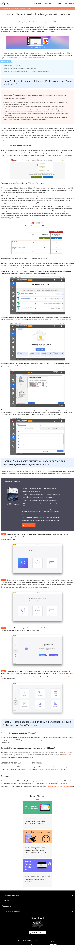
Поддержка (69, 3)
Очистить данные (13, 8)
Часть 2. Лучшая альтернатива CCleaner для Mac (20, 68)
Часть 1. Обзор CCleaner (12, 65)
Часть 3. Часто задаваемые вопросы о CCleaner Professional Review (26, 71)
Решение (58, 3)
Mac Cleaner (66, 473)
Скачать (30, 525)
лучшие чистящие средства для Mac (59, 786)
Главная (3, 8)
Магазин (37, 3)
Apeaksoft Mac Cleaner (12, 481)
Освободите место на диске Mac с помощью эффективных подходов (37, 879)
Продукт (47, 3)
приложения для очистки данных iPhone (49, 769)
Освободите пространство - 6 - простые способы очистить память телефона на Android (36, 850)
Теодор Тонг (28, 22)
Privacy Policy (53, 944)
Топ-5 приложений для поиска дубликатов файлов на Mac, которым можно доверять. (36, 821)
